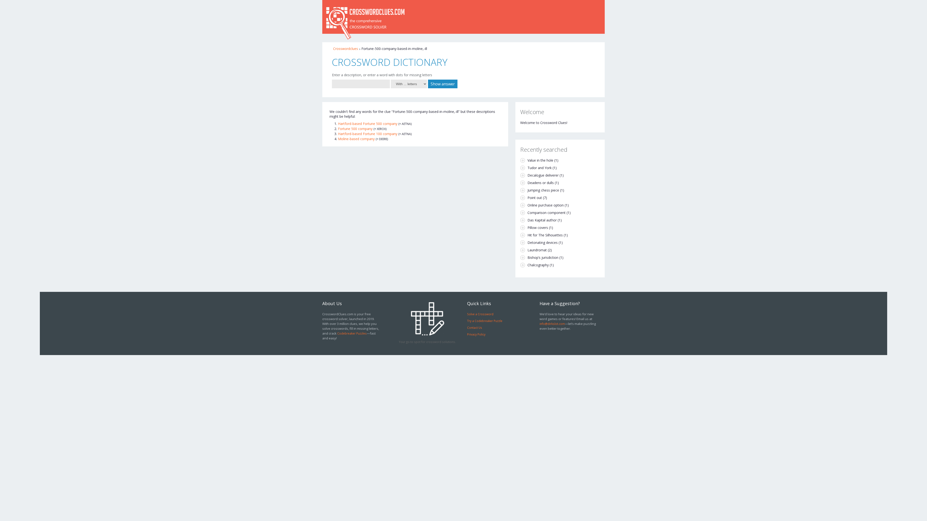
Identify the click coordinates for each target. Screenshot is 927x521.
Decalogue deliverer (543, 175)
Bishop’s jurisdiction (542, 257)
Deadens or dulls (540, 182)
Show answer (443, 84)
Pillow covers (537, 227)
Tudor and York (539, 167)
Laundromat (537, 250)
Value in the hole (540, 160)
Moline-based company (356, 139)
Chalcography (538, 265)
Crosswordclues (345, 48)
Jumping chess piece (543, 190)
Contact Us (474, 327)
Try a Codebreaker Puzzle (484, 321)
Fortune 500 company (355, 128)
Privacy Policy (476, 334)
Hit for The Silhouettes (545, 235)
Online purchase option (545, 205)
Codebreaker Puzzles (352, 333)
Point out (534, 197)
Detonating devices (542, 242)
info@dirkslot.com (552, 324)
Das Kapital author (542, 220)
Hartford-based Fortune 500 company (367, 123)
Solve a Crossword (480, 314)
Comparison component (546, 212)
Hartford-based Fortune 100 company (367, 133)
